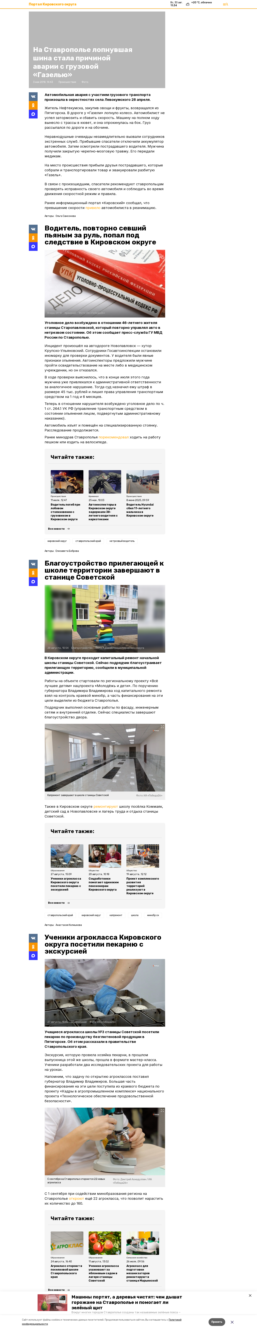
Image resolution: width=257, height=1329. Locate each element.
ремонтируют (106, 806)
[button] (52, 1302)
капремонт (116, 915)
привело (92, 208)
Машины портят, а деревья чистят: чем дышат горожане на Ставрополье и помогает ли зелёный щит (127, 1302)
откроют (76, 1198)
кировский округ (57, 541)
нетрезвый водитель (122, 541)
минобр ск (153, 915)
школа (134, 915)
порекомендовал (114, 437)
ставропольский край (88, 541)
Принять (216, 1321)
